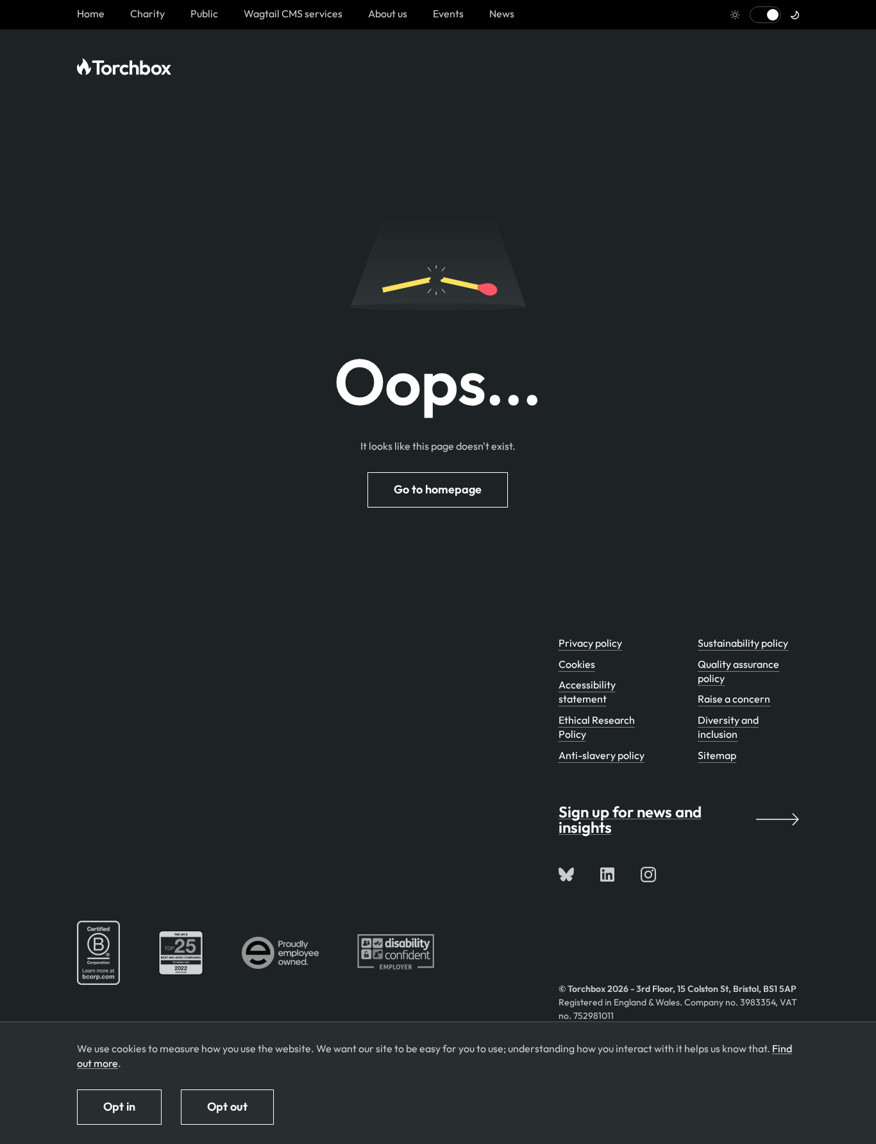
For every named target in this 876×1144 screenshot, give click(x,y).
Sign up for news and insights (630, 819)
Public (204, 13)
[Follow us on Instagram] (648, 874)
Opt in (119, 1106)
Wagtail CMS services (293, 13)
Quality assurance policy (738, 671)
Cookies (577, 664)
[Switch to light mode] (765, 14)
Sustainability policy (743, 642)
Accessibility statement (587, 691)
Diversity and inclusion (728, 726)
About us (387, 13)
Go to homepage (438, 489)
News (501, 13)
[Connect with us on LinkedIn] (607, 874)
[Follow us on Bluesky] (566, 874)
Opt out (227, 1106)
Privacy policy (590, 642)
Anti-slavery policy (601, 755)
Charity (147, 13)
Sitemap (717, 755)
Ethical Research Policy (597, 726)
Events (448, 13)
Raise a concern (734, 698)
